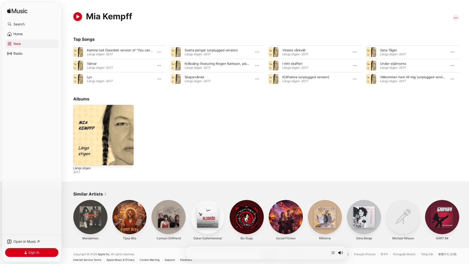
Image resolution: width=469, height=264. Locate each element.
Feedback (186, 260)
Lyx (89, 77)
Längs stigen (83, 107)
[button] (31, 24)
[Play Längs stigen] (79, 159)
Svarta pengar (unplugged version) (211, 50)
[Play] (77, 16)
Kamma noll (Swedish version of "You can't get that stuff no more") (138, 50)
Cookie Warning (150, 260)
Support (170, 260)
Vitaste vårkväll (293, 50)
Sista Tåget (388, 50)
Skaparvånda (194, 77)
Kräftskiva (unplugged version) (305, 77)
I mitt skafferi (292, 64)
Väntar (92, 64)
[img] (17, 11)
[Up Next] (333, 252)
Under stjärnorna (393, 64)
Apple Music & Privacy (121, 260)
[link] (90, 194)
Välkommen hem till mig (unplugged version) (414, 77)
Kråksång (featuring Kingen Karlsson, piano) (218, 64)
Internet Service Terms (87, 260)
